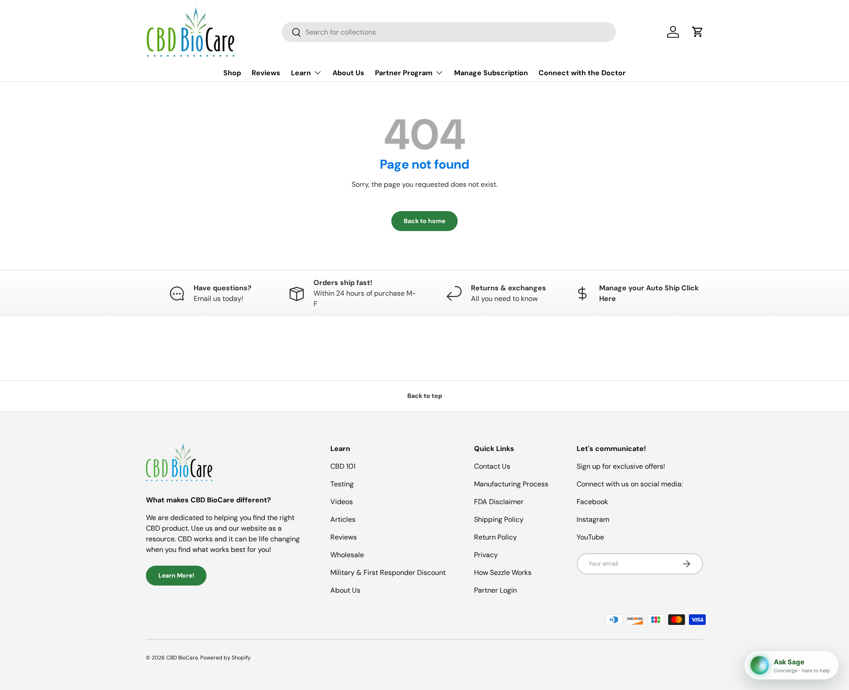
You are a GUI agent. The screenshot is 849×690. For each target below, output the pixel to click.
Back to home (424, 221)
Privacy (486, 554)
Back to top (424, 396)
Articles (343, 519)
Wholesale (347, 554)
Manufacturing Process (511, 484)
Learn (301, 72)
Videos (341, 501)
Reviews (266, 72)
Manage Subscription (491, 72)
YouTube (590, 537)
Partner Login (495, 590)
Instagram (593, 519)
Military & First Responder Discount (388, 572)
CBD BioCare (182, 657)
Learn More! (176, 575)
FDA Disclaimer (499, 501)
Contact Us (492, 466)
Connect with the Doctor (582, 72)
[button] (698, 32)
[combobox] (449, 32)
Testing (342, 484)
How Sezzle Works (503, 572)
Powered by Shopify (225, 657)
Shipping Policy (499, 519)
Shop (232, 72)
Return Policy (495, 537)
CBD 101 (343, 466)
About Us (348, 72)
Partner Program (403, 72)
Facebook (592, 501)
